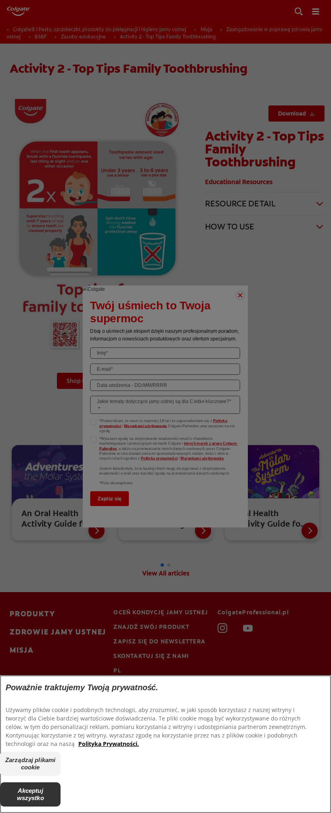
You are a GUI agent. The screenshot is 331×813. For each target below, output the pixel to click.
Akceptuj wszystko (30, 794)
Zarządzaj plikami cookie (30, 763)
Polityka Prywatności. (108, 744)
